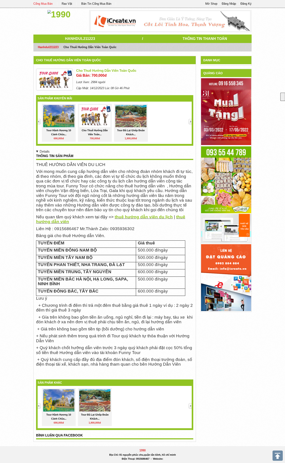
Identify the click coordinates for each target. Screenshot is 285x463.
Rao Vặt (67, 3)
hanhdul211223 (80, 39)
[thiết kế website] (170, 21)
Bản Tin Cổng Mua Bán (96, 3)
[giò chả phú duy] (226, 179)
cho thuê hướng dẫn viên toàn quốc (68, 60)
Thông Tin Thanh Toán (205, 39)
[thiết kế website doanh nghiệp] (226, 228)
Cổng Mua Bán (43, 3)
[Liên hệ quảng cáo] (226, 277)
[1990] (59, 13)
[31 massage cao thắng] (226, 111)
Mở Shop (211, 3)
